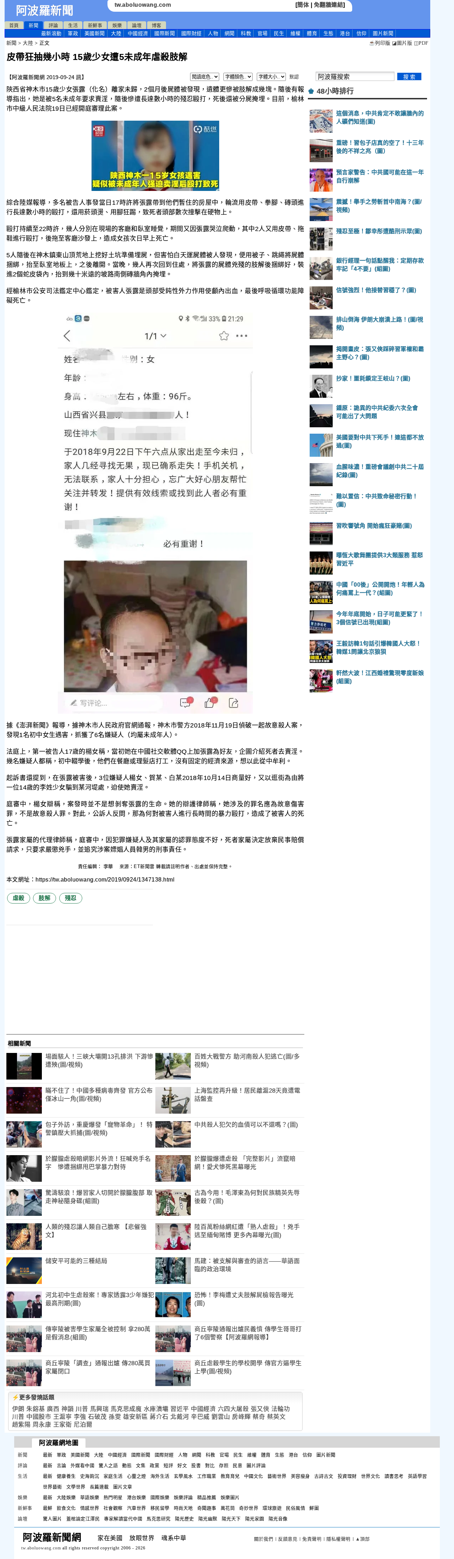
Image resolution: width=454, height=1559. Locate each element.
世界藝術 (52, 1486)
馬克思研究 (158, 1518)
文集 (140, 1465)
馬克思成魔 (126, 1409)
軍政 (73, 33)
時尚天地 (183, 1508)
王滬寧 (62, 1416)
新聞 (33, 25)
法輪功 (280, 1409)
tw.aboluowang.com (143, 5)
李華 (109, 866)
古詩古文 (323, 1476)
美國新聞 (94, 33)
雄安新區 (135, 1416)
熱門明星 (113, 1497)
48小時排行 (335, 91)
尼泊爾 (83, 1424)
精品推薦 (206, 1497)
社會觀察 (113, 1508)
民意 (237, 1465)
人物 (213, 33)
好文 (182, 1465)
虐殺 (18, 898)
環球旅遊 (272, 1508)
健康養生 (66, 1476)
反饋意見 (287, 1539)
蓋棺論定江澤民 (83, 1518)
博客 (156, 25)
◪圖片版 (402, 43)
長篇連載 (99, 1486)
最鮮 (47, 1508)
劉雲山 (220, 1416)
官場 (263, 33)
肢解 (44, 898)
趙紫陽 (21, 1424)
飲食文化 (66, 1508)
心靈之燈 (136, 1476)
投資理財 (347, 1476)
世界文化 (370, 1476)
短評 (168, 1465)
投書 (196, 1465)
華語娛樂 (89, 1497)
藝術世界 (277, 1476)
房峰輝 (241, 1416)
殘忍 (71, 898)
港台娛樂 (136, 1497)
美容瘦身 (300, 1476)
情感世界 (89, 1508)
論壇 (137, 25)
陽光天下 (231, 1518)
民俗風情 (295, 1508)
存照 (223, 1465)
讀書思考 (394, 1476)
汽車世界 (136, 1508)
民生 (279, 33)
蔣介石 (159, 1416)
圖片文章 (122, 1486)
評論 (53, 25)
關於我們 (263, 1539)
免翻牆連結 (328, 5)
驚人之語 (108, 1465)
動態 (127, 1465)
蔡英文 (276, 1416)
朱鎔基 (35, 1409)
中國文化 (253, 1476)
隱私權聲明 (338, 1539)
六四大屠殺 (233, 1409)
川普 (82, 1409)
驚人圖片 (52, 1518)
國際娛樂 (160, 1497)
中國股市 (38, 1416)
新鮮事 (95, 25)
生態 (328, 33)
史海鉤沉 (89, 1476)
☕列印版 (380, 43)
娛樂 (117, 25)
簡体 (303, 5)
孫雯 (115, 1416)
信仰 (361, 33)
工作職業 (206, 1476)
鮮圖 (314, 1508)
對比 (210, 1465)
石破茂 (97, 1416)
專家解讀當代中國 (123, 1518)
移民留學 (160, 1508)
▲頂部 (362, 1539)
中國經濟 (138, 33)
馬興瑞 (99, 1409)
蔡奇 (259, 1416)
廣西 (53, 1409)
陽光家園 (254, 1518)
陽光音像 (278, 1518)
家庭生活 (113, 1476)
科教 (246, 33)
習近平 (179, 1409)
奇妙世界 (248, 1508)
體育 (312, 33)
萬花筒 (228, 1508)
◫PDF (421, 43)
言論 (61, 1465)
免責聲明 (311, 1539)
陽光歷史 (184, 1518)
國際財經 (191, 33)
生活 (73, 25)
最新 (51, 33)
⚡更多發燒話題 (33, 1397)
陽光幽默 (207, 1518)
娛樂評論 (183, 1497)
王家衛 (62, 1424)
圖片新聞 (326, 1455)
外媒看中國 (83, 1465)
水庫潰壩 (156, 1409)
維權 (295, 33)
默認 (294, 76)
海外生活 (160, 1476)
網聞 (230, 33)
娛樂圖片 (230, 1497)
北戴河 (179, 1416)
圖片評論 (256, 1465)
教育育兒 (230, 1476)
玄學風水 (183, 1476)
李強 (80, 1416)
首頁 (14, 25)
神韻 (67, 1409)
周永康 (42, 1424)
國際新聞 (164, 33)
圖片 (383, 33)
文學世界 (75, 1486)
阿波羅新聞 (45, 10)
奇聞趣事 (206, 1508)
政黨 (154, 1465)
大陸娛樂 (66, 1497)
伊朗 (18, 1409)
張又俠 (260, 1409)
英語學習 (417, 1476)
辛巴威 (200, 1416)
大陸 (116, 33)
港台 (345, 33)
